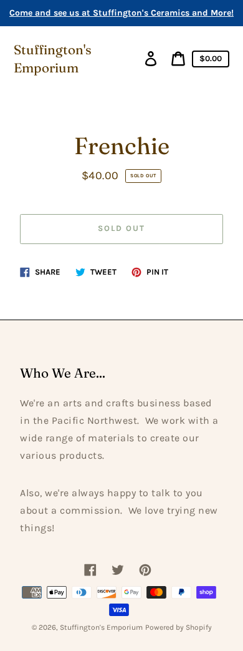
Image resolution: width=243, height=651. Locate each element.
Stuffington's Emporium (53, 59)
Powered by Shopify (178, 627)
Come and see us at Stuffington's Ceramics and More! (121, 12)
